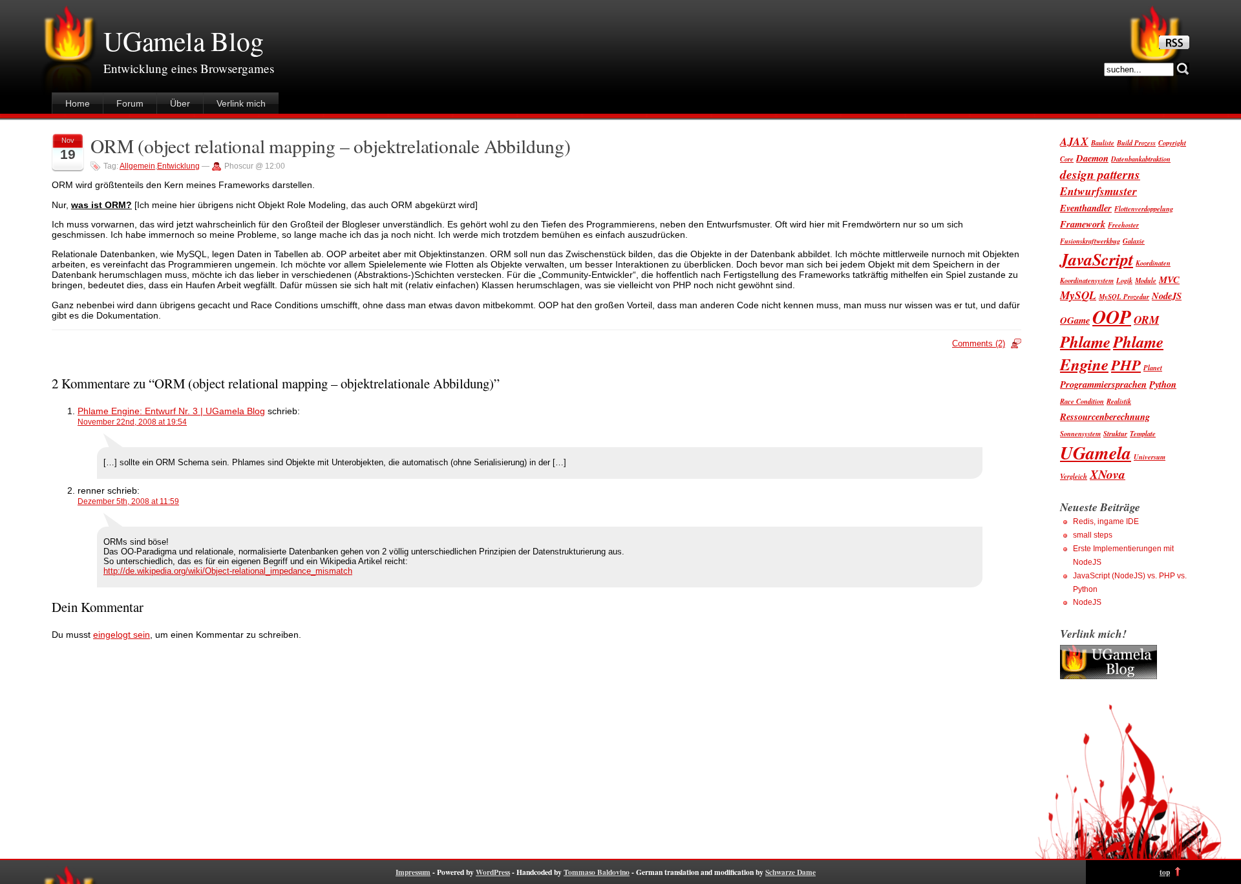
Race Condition (1082, 401)
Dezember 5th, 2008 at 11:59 (128, 501)
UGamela (1095, 452)
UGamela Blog (183, 41)
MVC (1169, 279)
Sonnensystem (1080, 433)
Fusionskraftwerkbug (1090, 241)
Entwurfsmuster (1098, 191)
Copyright (1172, 142)
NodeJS (1167, 295)
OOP (1111, 316)
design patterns (1100, 174)
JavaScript (1096, 259)
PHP (1126, 364)
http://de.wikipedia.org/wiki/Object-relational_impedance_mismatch (227, 571)
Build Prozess (1136, 142)
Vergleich (1073, 476)
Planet (1152, 367)
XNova (1107, 474)
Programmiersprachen (1103, 384)
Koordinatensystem (1087, 280)
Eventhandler (1086, 208)
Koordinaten (1153, 263)
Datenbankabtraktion (1141, 158)
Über (180, 103)
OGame (1075, 320)
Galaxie (1134, 241)
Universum (1149, 456)
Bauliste (1102, 142)
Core (1067, 158)
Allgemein (137, 166)
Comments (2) (978, 343)
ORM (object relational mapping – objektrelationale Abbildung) (330, 145)
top (1165, 872)
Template (1143, 433)
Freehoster (1123, 224)
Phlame (1085, 341)
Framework (1082, 224)
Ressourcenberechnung (1105, 416)
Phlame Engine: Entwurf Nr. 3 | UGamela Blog (171, 411)
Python (1162, 384)
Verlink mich (241, 103)
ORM (1146, 319)
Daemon (1092, 158)
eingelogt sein (121, 634)
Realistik (1119, 401)
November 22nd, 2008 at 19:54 (132, 421)
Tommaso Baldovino (597, 872)
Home (77, 103)
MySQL (1078, 295)
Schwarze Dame (790, 872)
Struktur (1115, 433)
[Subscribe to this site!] (1174, 46)
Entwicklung (178, 166)
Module (1145, 280)
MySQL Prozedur (1124, 296)
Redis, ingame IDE (1106, 521)
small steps (1092, 535)
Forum (129, 103)
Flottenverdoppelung (1143, 208)
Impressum (413, 872)
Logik (1124, 280)
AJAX (1074, 141)
